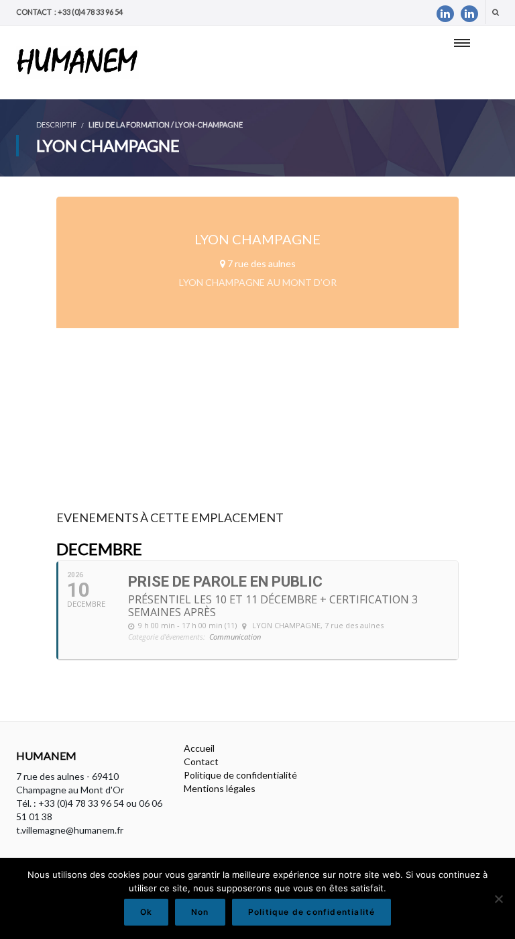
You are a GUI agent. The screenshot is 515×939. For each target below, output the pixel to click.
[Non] (498, 898)
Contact (201, 761)
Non (200, 912)
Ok (146, 912)
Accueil (199, 748)
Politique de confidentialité (240, 775)
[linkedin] (445, 13)
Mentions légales (219, 788)
